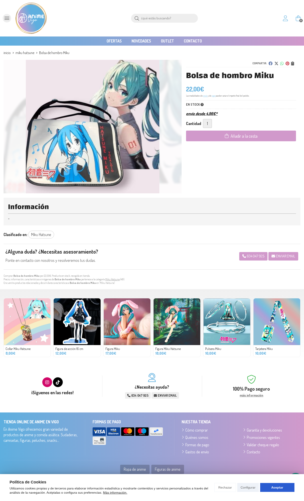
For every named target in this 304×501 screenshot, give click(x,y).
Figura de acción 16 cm (69, 349)
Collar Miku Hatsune (18, 349)
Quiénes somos (196, 437)
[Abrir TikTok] (57, 382)
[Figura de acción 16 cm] (77, 321)
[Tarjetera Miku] (276, 321)
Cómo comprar (196, 430)
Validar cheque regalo (263, 444)
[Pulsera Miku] (226, 321)
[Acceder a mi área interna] (285, 18)
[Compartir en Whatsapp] (282, 63)
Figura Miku (112, 349)
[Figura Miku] (127, 321)
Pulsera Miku (213, 349)
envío (205, 95)
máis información (251, 395)
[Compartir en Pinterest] (287, 63)
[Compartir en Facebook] (271, 63)
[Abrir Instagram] (47, 382)
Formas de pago (197, 444)
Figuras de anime (167, 469)
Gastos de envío (197, 451)
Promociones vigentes (263, 437)
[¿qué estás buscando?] (164, 17)
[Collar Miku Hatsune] (27, 321)
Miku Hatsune (112, 279)
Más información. (115, 492)
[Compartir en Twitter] (276, 63)
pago (213, 95)
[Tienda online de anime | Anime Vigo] (31, 18)
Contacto (253, 451)
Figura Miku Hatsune (168, 349)
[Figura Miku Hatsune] (177, 321)
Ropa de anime (135, 469)
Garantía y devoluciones (264, 430)
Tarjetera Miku (264, 349)
